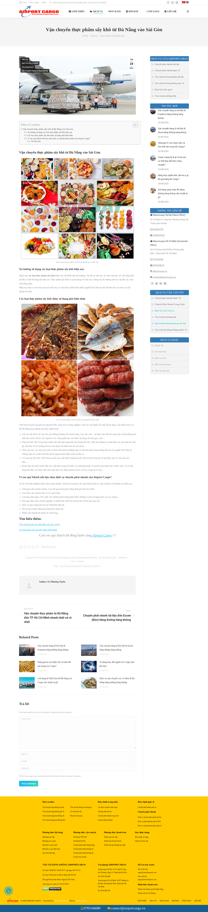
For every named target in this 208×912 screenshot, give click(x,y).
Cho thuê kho (161, 351)
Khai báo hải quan (163, 364)
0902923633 (158, 235)
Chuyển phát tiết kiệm (105, 820)
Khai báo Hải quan (163, 89)
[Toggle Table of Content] (134, 125)
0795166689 (157, 259)
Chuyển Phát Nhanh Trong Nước (170, 304)
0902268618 (158, 265)
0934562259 (157, 229)
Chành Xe (159, 345)
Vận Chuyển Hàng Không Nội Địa (35, 71)
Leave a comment (77, 561)
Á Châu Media (81, 901)
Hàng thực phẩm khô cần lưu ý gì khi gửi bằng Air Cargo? (173, 177)
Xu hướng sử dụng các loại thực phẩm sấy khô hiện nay (49, 132)
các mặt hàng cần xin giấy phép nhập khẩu (38, 530)
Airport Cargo (102, 535)
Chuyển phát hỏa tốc (105, 812)
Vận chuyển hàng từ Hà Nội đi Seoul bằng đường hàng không (116, 648)
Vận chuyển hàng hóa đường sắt (53, 816)
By (107, 558)
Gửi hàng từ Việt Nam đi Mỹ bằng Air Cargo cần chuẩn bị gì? (54, 680)
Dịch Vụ (25, 59)
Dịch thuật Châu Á (61, 901)
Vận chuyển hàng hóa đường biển (53, 820)
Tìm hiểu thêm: (36, 141)
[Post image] (27, 650)
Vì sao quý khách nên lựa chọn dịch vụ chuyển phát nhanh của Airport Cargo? (58, 138)
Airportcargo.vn (159, 271)
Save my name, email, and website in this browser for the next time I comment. (51, 776)
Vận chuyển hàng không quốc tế (169, 83)
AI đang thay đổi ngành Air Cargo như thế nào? (116, 664)
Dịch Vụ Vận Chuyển (30, 63)
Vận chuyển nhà (162, 371)
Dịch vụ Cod (160, 358)
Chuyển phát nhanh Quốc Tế (168, 298)
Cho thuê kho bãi (76, 812)
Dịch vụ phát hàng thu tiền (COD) (149, 821)
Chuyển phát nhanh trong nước (108, 816)
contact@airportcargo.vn (164, 277)
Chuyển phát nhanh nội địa (167, 64)
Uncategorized (28, 67)
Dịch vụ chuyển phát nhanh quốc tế (149, 826)
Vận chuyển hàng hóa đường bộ (81, 807)
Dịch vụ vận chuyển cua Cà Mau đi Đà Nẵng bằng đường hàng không (117, 680)
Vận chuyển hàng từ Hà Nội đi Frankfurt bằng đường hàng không (52, 648)
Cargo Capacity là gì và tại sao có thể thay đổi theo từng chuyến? (172, 161)
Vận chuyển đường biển (165, 96)
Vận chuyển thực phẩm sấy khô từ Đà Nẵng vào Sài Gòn (48, 129)
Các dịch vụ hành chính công (107, 807)
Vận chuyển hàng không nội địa (169, 77)
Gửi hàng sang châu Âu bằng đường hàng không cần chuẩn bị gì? (173, 193)
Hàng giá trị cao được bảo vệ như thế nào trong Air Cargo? (54, 664)
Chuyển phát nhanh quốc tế (167, 70)
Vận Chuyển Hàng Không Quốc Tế (171, 330)
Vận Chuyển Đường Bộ (165, 317)
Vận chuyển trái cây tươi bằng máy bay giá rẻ (39, 524)
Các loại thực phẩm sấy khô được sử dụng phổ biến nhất (50, 135)
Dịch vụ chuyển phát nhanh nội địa (149, 817)
